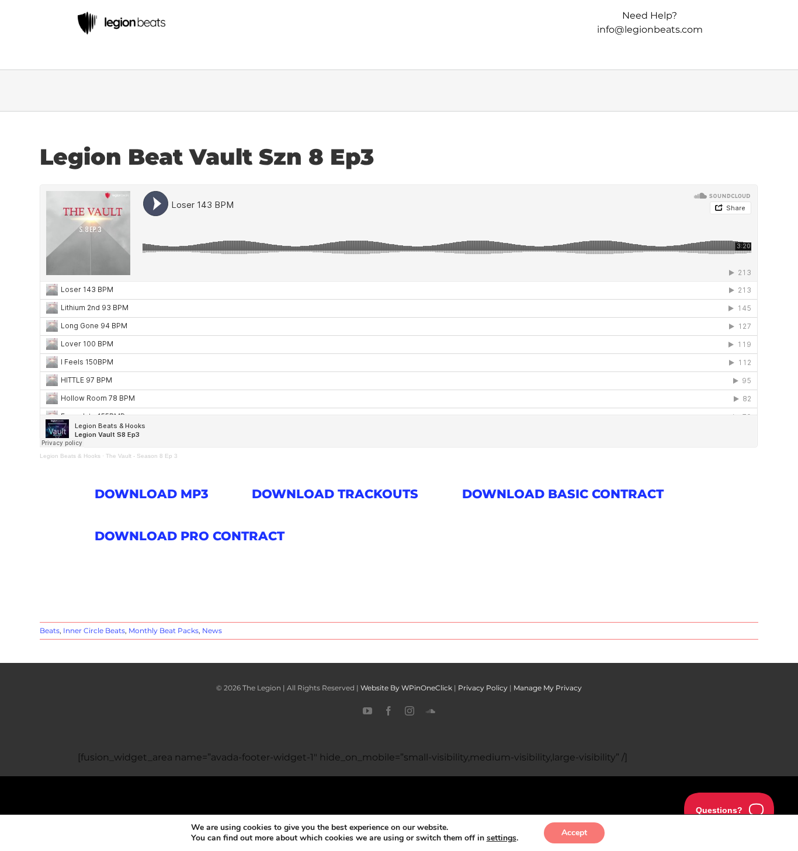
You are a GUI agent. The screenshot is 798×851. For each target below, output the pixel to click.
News (212, 630)
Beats (50, 630)
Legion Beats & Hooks (70, 456)
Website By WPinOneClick (406, 687)
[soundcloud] (430, 710)
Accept (574, 832)
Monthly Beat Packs (164, 630)
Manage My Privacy (548, 687)
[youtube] (367, 710)
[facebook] (388, 710)
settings (501, 838)
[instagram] (409, 710)
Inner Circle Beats (94, 630)
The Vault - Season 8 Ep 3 (142, 456)
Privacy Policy (483, 687)
